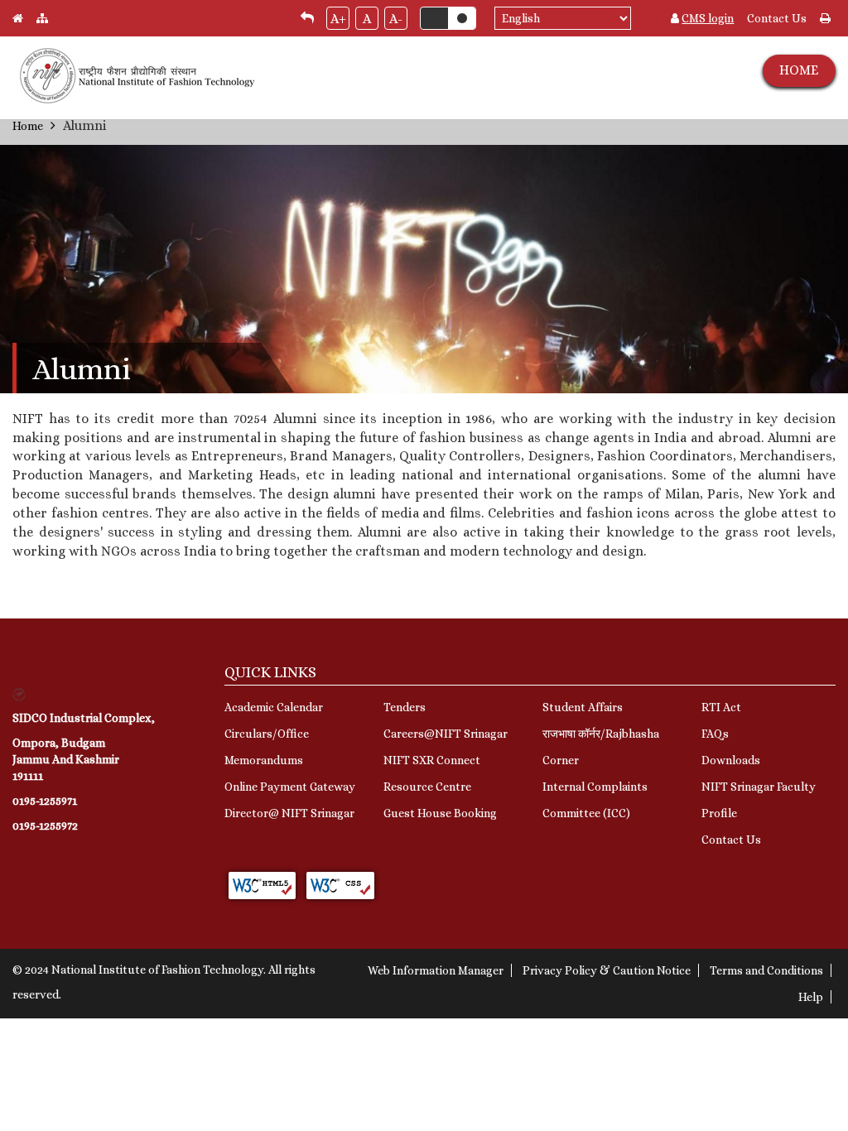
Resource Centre (427, 786)
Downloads (730, 760)
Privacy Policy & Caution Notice (607, 970)
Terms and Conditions (766, 970)
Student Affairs (582, 707)
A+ (338, 18)
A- (395, 18)
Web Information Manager (436, 970)
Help (810, 996)
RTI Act (721, 707)
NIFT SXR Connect (431, 760)
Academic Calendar (273, 707)
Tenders (404, 707)
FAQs (715, 733)
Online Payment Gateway (289, 786)
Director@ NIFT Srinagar (289, 813)
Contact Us (777, 18)
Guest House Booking (440, 813)
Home (27, 125)
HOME (798, 70)
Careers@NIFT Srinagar (445, 733)
